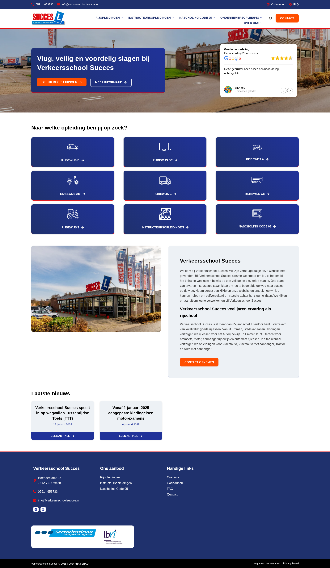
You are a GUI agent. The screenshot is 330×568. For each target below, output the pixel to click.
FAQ (170, 488)
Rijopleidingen (107, 17)
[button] (290, 90)
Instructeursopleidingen (149, 17)
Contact (172, 494)
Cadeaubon (175, 483)
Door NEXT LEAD (78, 563)
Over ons (251, 23)
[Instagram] (43, 509)
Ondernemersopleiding (239, 17)
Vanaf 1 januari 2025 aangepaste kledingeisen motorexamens (130, 413)
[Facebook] (36, 509)
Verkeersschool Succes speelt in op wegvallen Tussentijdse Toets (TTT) (62, 413)
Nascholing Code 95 (195, 17)
